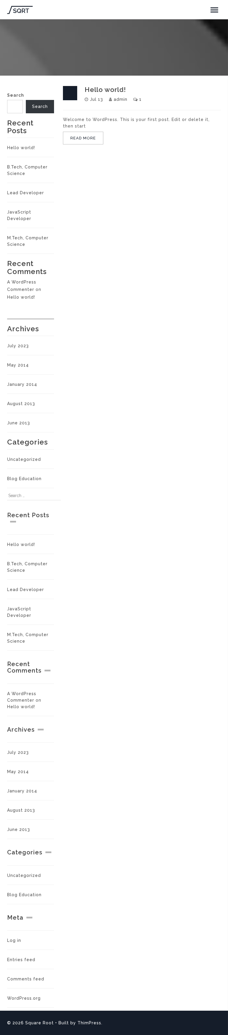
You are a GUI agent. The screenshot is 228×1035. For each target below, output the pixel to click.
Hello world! (21, 147)
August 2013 (21, 403)
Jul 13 (96, 99)
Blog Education (24, 478)
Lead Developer (25, 192)
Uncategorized (24, 459)
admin (120, 99)
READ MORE (83, 138)
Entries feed (21, 959)
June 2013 (18, 423)
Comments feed (25, 979)
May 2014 (18, 365)
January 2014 (22, 384)
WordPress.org (24, 998)
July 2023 (18, 345)
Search (15, 95)
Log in (14, 940)
